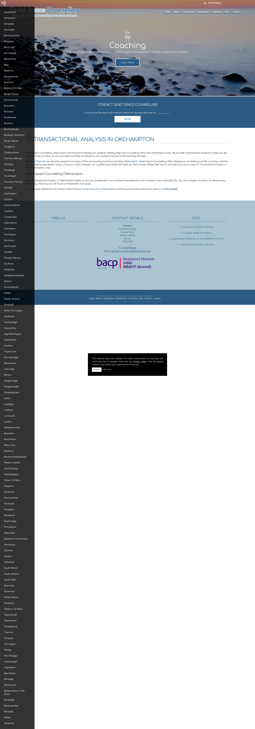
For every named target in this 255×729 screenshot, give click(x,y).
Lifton (7, 398)
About (176, 12)
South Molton (11, 574)
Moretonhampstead (15, 457)
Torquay (8, 638)
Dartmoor (9, 240)
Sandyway (9, 544)
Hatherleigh (10, 322)
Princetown (10, 527)
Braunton (9, 106)
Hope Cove (10, 351)
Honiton (8, 346)
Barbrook (9, 47)
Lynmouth (9, 416)
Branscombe (11, 100)
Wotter (7, 717)
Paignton (9, 486)
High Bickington (13, 334)
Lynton (8, 422)
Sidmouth (9, 562)
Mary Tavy (10, 445)
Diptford (8, 264)
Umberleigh (10, 662)
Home (167, 12)
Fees (227, 12)
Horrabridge (11, 357)
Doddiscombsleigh (14, 275)
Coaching (217, 12)
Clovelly (8, 188)
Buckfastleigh (11, 129)
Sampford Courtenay (15, 539)
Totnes (7, 650)
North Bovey (11, 468)
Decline (107, 369)
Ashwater (9, 24)
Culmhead (9, 229)
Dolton (7, 281)
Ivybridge (9, 369)
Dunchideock (11, 287)
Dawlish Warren (12, 258)
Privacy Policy (140, 362)
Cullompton (10, 223)
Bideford (8, 82)
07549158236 (214, 3)
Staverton (9, 591)
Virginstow (9, 667)
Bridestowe (10, 117)
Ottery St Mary (12, 480)
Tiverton (8, 632)
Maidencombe (12, 427)
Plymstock (9, 515)
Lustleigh (9, 404)
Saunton (8, 550)
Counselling (203, 12)
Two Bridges (10, 656)
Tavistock (9, 603)
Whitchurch (10, 685)
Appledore (10, 12)
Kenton (8, 375)
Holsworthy (10, 340)
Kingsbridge (10, 381)
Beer (6, 65)
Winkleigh (9, 700)
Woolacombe (11, 706)
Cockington (10, 193)
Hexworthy (10, 328)
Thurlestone (10, 626)
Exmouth (9, 305)
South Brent (10, 568)
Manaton (9, 433)
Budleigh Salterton (14, 135)
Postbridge (10, 521)
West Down (10, 673)
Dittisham (9, 269)
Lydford (8, 410)
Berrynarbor (11, 76)
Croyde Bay (10, 217)
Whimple (8, 679)
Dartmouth (10, 246)
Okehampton (11, 474)
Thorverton (10, 621)
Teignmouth (10, 615)
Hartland (9, 316)
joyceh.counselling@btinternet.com (131, 251)
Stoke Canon (11, 597)
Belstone (8, 71)
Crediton (9, 211)
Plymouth (9, 504)
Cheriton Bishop (13, 158)
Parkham (9, 492)
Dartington (10, 234)
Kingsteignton (11, 392)
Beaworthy (10, 59)
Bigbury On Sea (13, 88)
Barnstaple (10, 53)
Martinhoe (10, 439)
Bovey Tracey (11, 94)
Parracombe (11, 498)
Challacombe (11, 152)
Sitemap (157, 298)
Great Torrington (13, 310)
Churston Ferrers (13, 182)
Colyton (8, 199)
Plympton (9, 509)
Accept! (96, 369)
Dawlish (8, 252)
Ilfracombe (10, 363)
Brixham (8, 123)
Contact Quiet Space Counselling (127, 105)
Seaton (8, 556)
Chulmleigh (10, 176)
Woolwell (8, 712)
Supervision (188, 12)
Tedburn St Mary (13, 609)
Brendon (9, 112)
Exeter (7, 293)
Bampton (9, 41)
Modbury (9, 451)
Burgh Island (11, 141)
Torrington (10, 644)
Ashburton (10, 18)
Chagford (9, 147)
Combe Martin (12, 205)
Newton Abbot (12, 463)
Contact (236, 12)
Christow (9, 164)
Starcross (9, 585)
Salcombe (9, 533)
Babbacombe (11, 35)
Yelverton (9, 723)
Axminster (9, 30)
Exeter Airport (12, 299)
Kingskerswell (11, 387)
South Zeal (10, 580)
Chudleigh (9, 170)
